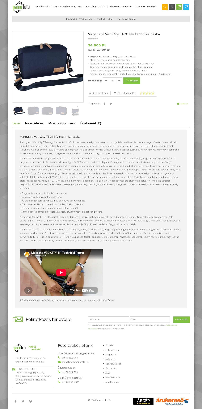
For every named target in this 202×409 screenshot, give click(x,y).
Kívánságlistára (101, 93)
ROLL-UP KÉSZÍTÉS (147, 7)
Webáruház (43, 7)
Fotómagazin (112, 350)
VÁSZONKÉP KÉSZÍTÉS (121, 7)
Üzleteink (110, 359)
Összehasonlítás (126, 93)
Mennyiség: (95, 81)
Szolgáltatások (113, 364)
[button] (81, 33)
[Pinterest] (30, 401)
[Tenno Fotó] (21, 7)
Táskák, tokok (105, 19)
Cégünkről (111, 354)
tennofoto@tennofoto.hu (75, 362)
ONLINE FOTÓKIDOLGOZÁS (68, 7)
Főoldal (70, 19)
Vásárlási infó (112, 377)
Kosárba (134, 81)
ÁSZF (108, 373)
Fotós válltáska (127, 19)
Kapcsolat (110, 368)
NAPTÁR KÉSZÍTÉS (95, 7)
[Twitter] (110, 104)
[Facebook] (104, 104)
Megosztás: (94, 103)
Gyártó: (92, 50)
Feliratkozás (181, 319)
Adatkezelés (112, 382)
